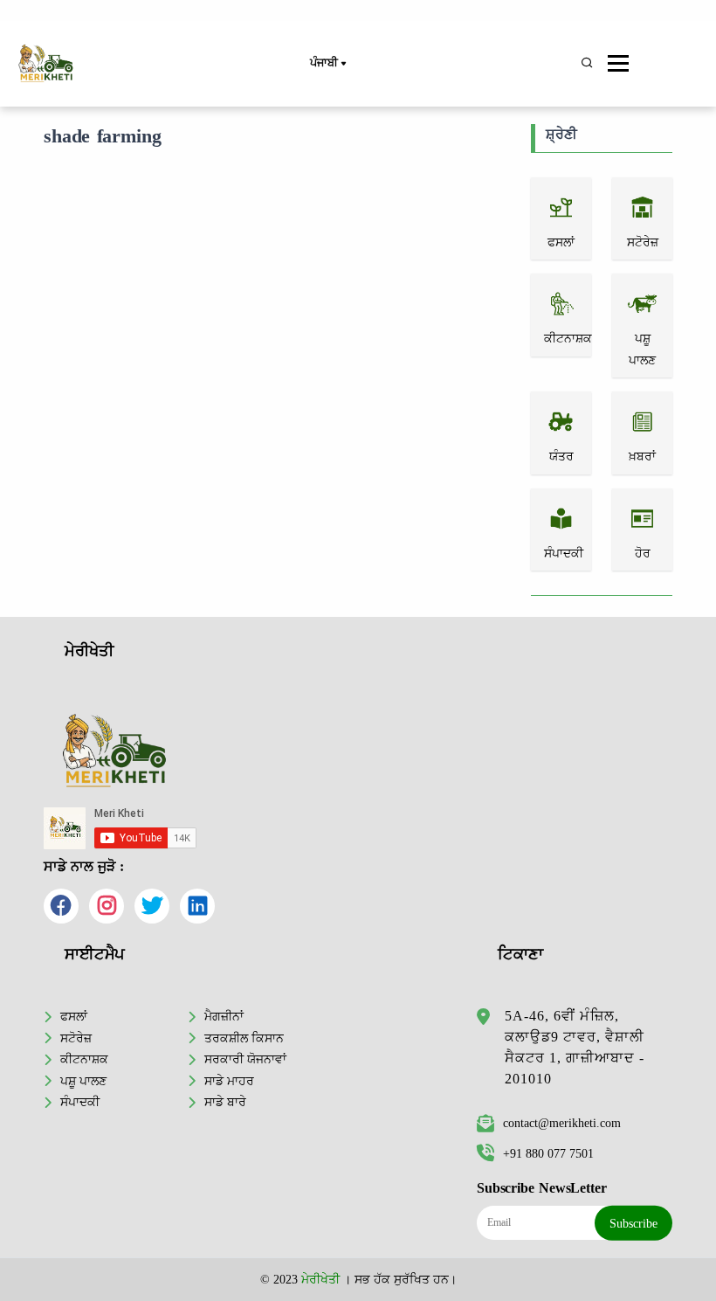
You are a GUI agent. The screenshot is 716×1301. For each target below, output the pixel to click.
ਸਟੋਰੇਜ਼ (76, 1038)
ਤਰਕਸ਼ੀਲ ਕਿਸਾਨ (244, 1038)
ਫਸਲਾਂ (73, 1016)
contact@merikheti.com (562, 1123)
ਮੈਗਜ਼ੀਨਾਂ (224, 1016)
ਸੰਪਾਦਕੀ (80, 1102)
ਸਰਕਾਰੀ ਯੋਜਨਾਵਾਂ (245, 1059)
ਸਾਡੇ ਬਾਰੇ (225, 1102)
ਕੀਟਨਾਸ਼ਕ (84, 1059)
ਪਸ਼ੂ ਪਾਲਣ (83, 1081)
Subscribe (633, 1223)
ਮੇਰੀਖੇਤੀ (320, 1279)
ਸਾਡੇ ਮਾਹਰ (229, 1081)
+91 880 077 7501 (548, 1153)
